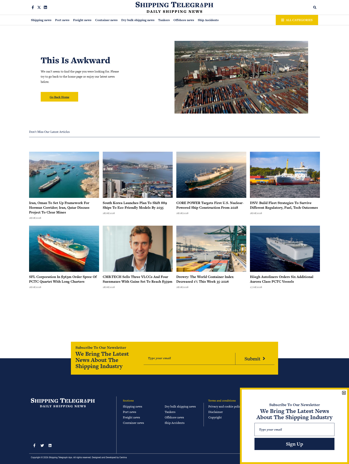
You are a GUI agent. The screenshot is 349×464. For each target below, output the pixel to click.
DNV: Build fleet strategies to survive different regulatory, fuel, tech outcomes (284, 205)
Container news (106, 20)
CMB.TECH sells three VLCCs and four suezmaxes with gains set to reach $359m (137, 279)
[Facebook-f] (33, 7)
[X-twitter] (39, 7)
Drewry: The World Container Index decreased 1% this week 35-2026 (205, 279)
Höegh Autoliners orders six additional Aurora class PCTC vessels (281, 279)
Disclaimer (215, 412)
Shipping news (41, 20)
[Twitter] (42, 445)
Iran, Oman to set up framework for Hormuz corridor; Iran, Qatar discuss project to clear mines (59, 207)
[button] (315, 7)
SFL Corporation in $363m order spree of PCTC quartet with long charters (63, 279)
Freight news (82, 20)
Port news (62, 20)
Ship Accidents (208, 20)
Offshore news (183, 20)
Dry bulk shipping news (138, 20)
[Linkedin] (45, 7)
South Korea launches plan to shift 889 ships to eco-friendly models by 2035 (135, 205)
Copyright (215, 417)
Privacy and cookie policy (225, 406)
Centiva (123, 457)
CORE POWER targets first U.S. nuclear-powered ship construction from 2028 (210, 205)
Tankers (164, 20)
